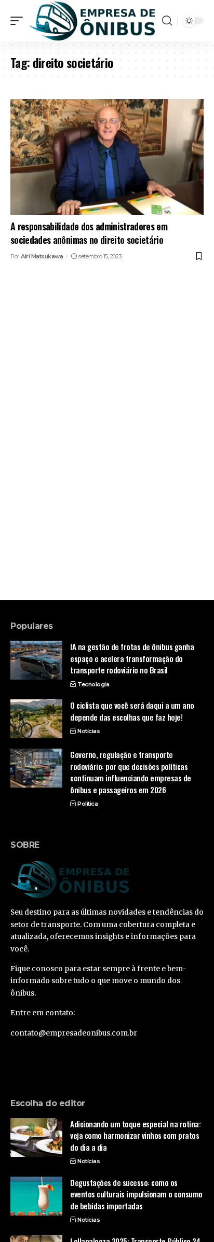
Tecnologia (93, 684)
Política (87, 803)
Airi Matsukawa (42, 256)
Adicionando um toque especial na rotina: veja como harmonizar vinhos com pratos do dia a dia (135, 1135)
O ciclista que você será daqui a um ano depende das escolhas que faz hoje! (132, 711)
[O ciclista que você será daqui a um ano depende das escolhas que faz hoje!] (36, 718)
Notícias (88, 731)
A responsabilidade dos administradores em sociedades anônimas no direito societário (88, 232)
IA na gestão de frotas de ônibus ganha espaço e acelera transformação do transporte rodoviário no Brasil (132, 658)
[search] (167, 20)
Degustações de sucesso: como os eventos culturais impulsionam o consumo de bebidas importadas (136, 1194)
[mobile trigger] (19, 21)
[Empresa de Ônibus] (92, 21)
